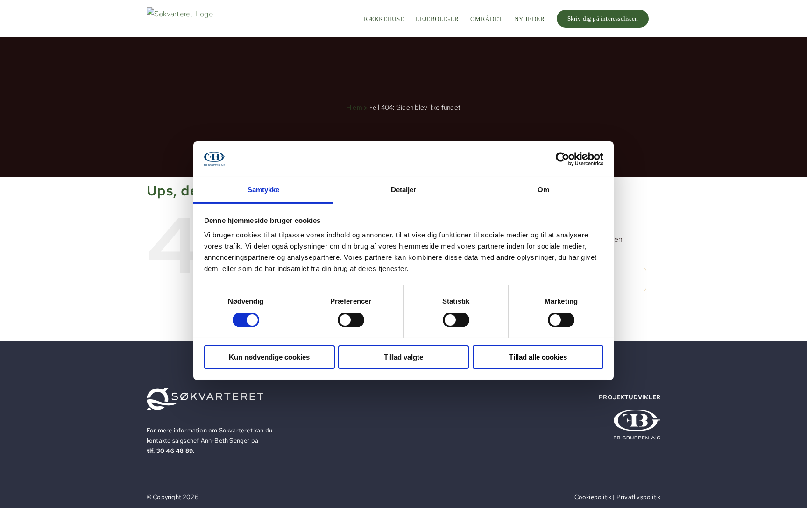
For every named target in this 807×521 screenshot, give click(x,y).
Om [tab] (543, 190)
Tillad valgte (403, 357)
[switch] (351, 320)
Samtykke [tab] (264, 190)
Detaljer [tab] (404, 190)
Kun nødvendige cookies (269, 357)
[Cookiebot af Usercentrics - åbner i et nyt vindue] (562, 159)
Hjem (354, 107)
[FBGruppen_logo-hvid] (637, 413)
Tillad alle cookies (538, 357)
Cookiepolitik (593, 497)
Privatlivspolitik (638, 497)
